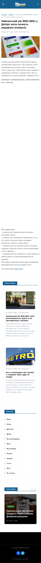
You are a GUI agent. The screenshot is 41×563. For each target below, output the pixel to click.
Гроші (9, 424)
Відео (9, 419)
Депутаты (10, 429)
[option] (20, 509)
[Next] (35, 489)
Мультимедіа (11, 449)
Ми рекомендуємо (13, 439)
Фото (9, 468)
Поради (9, 458)
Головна (4, 14)
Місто (9, 444)
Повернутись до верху (21, 559)
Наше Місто (18, 269)
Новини (11, 14)
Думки (9, 434)
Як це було (11, 473)
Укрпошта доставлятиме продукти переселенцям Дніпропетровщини (19, 514)
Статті (9, 463)
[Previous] (31, 489)
